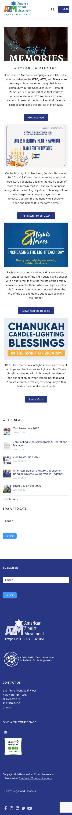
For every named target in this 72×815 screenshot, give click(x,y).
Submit (10, 535)
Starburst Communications (35, 778)
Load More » (10, 499)
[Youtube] (29, 808)
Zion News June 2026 (26, 457)
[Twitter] (23, 808)
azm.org (8, 707)
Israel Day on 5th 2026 (27, 485)
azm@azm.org (11, 699)
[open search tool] (52, 9)
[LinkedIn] (17, 808)
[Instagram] (11, 808)
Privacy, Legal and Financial (20, 791)
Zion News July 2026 (26, 428)
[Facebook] (5, 808)
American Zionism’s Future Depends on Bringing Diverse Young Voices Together (38, 472)
